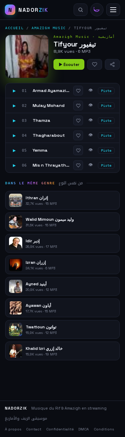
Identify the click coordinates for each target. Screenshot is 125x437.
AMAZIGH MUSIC (49, 28)
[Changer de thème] (96, 9)
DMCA (83, 429)
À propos (13, 429)
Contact (33, 429)
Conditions (104, 429)
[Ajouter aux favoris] (94, 64)
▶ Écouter (69, 64)
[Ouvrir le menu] (113, 9)
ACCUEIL (14, 28)
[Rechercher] (81, 9)
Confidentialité (60, 429)
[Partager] (112, 64)
